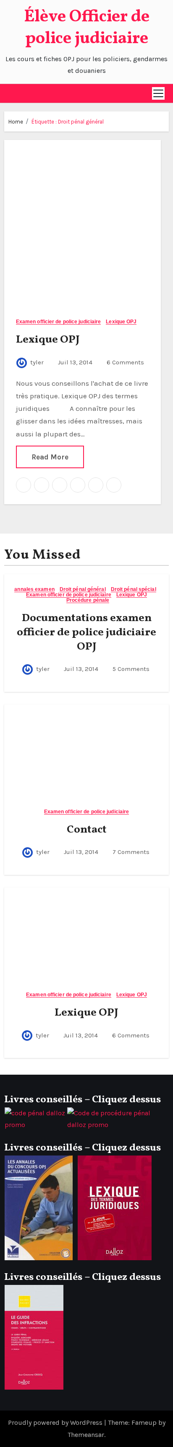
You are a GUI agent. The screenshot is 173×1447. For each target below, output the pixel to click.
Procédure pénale (88, 600)
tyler (37, 362)
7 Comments (131, 852)
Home (15, 122)
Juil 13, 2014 (74, 362)
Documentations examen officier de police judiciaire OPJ (86, 632)
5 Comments (131, 669)
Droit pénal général (83, 589)
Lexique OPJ (121, 322)
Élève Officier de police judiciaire (86, 28)
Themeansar (86, 1435)
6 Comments (125, 362)
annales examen (34, 589)
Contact (87, 829)
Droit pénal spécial (133, 589)
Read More (49, 457)
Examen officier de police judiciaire (58, 322)
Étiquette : (67, 122)
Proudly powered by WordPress (56, 1422)
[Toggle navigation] (158, 93)
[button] (10, 93)
